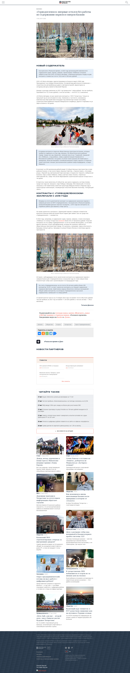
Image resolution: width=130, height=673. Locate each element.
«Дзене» (67, 317)
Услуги (58, 324)
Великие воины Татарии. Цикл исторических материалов (49, 374)
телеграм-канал (61, 313)
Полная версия (41, 665)
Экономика (40, 574)
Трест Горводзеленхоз (82, 324)
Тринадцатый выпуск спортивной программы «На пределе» (78, 463)
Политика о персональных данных (47, 659)
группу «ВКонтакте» (76, 313)
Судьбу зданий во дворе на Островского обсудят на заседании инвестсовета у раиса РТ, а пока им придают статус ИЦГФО (49, 543)
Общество (49, 324)
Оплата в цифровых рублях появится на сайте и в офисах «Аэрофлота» (63, 421)
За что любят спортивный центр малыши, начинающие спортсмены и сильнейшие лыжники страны (48, 621)
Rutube (59, 317)
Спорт (38, 456)
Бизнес (39, 9)
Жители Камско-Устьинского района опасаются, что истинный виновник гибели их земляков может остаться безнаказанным (48, 503)
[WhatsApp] (47, 333)
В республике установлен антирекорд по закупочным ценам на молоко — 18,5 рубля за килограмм (79, 576)
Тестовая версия (41, 667)
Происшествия (71, 529)
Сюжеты (43, 360)
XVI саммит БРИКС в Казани (48, 367)
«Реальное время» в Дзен (53, 341)
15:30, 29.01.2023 (41, 18)
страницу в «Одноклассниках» (58, 315)
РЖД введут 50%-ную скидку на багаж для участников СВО (59, 405)
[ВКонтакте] (39, 333)
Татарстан (68, 324)
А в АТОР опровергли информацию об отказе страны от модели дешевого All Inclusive (79, 614)
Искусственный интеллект (74, 367)
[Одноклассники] (43, 333)
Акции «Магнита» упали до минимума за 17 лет (55, 397)
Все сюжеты (66, 381)
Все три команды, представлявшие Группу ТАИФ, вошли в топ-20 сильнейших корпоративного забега (48, 464)
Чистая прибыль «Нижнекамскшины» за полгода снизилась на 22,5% (63, 401)
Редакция (39, 652)
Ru (66, 651)
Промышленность (42, 613)
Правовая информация (43, 656)
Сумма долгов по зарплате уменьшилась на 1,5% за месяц (59, 426)
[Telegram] (50, 333)
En (70, 651)
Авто (37, 493)
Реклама (39, 654)
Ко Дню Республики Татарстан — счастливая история (77, 499)
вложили (62, 221)
